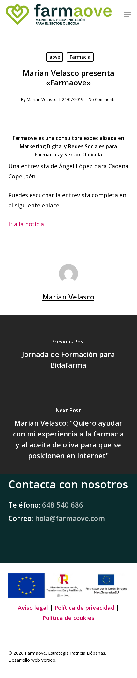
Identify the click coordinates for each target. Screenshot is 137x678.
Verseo (48, 660)
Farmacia (80, 57)
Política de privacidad (84, 607)
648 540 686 (62, 504)
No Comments (102, 99)
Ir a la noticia (26, 224)
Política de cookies (68, 618)
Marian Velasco (42, 99)
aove (54, 57)
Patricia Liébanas (87, 653)
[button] (127, 14)
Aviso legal (33, 607)
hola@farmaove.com (70, 518)
